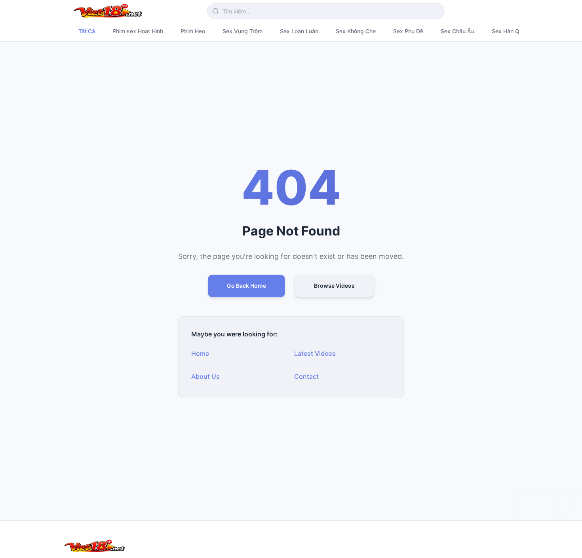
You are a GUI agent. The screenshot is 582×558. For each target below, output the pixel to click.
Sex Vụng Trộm (242, 31)
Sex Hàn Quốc (510, 31)
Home (200, 353)
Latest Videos (315, 353)
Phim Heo (193, 31)
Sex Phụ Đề (408, 31)
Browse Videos (334, 285)
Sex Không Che (356, 31)
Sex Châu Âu (457, 31)
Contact (306, 376)
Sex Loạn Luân (299, 31)
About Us (205, 376)
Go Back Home (246, 285)
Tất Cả (86, 31)
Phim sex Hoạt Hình (137, 31)
